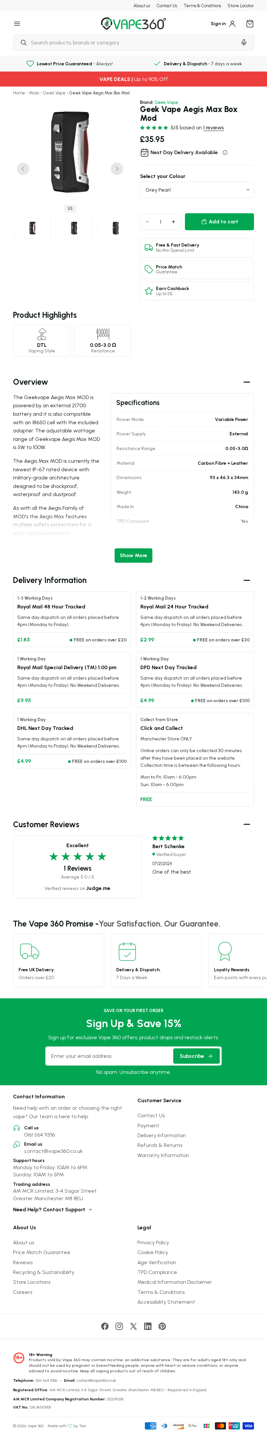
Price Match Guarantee (41, 1252)
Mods (34, 92)
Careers (22, 1292)
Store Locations (31, 1282)
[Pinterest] (162, 1326)
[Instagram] (119, 1326)
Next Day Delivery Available (184, 152)
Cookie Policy (152, 1252)
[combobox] (125, 42)
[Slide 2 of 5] (74, 228)
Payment (148, 1125)
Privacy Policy (153, 1242)
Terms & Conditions (202, 5)
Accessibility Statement (166, 1302)
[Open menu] (17, 23)
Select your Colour (162, 176)
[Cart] (250, 23)
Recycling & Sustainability (43, 1272)
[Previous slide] (23, 169)
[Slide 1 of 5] (32, 228)
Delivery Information (161, 1135)
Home (19, 92)
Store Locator (241, 5)
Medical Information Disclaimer (174, 1282)
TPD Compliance (157, 1272)
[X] (133, 1326)
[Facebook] (105, 1326)
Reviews (23, 1262)
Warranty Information (163, 1155)
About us (142, 5)
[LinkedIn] (148, 1326)
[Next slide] (117, 169)
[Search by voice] (244, 42)
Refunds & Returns (159, 1145)
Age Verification (156, 1262)
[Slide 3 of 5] (115, 228)
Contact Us (167, 5)
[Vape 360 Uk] (133, 23)
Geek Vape (54, 92)
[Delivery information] (225, 152)
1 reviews (213, 127)
